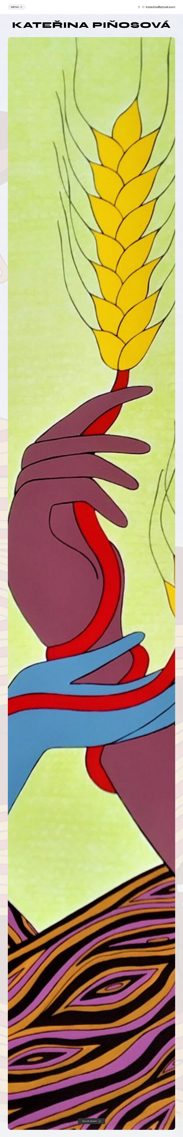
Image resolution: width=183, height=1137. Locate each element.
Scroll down (89, 1121)
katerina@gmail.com (160, 7)
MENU (15, 7)
